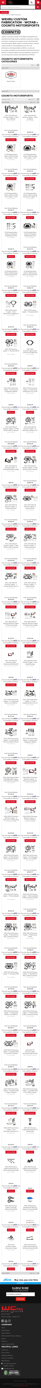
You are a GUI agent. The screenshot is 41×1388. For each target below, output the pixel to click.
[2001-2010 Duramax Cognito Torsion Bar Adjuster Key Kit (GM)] (11, 1199)
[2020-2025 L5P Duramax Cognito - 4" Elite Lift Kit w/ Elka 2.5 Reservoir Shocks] (11, 927)
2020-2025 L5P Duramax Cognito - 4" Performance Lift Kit (30, 934)
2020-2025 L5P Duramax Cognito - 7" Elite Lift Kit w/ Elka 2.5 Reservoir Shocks (30, 973)
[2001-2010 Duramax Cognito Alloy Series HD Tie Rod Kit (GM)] (30, 1122)
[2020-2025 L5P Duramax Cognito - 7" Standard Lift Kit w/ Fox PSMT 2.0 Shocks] (11, 1044)
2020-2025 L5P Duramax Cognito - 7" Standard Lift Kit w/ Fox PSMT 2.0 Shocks (11, 1051)
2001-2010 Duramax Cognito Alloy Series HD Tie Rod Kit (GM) (30, 1129)
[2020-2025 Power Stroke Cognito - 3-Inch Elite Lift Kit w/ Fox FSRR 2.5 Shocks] (30, 1083)
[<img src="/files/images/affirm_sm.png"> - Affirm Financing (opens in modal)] (20, 1280)
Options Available (11, 918)
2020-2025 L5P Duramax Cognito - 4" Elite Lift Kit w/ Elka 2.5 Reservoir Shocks (11, 934)
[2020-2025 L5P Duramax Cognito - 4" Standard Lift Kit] (11, 966)
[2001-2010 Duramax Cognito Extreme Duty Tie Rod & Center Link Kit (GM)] (11, 1160)
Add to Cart (30, 1152)
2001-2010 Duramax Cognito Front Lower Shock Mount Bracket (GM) (30, 1168)
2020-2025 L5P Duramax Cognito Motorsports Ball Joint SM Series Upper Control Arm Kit (30, 1053)
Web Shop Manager (23, 1385)
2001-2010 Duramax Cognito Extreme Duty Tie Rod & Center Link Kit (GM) (11, 1168)
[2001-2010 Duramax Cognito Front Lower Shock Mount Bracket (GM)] (30, 1160)
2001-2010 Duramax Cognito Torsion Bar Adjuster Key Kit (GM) (11, 1207)
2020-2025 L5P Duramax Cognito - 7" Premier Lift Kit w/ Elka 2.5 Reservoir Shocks (30, 1012)
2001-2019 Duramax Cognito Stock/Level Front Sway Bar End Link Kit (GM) (30, 1246)
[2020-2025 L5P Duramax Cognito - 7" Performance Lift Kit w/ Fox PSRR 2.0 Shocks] (11, 1005)
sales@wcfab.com (9, 1368)
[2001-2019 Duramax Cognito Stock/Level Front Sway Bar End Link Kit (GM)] (30, 1238)
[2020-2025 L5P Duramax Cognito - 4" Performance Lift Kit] (30, 927)
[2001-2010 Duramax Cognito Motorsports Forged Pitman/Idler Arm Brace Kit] (11, 1238)
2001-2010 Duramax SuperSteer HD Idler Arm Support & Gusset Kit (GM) (30, 1207)
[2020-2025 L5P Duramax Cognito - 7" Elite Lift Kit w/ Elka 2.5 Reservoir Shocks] (30, 966)
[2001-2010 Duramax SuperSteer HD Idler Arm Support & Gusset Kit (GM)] (30, 1199)
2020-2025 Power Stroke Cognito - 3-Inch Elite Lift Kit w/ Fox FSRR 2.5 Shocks (30, 1090)
